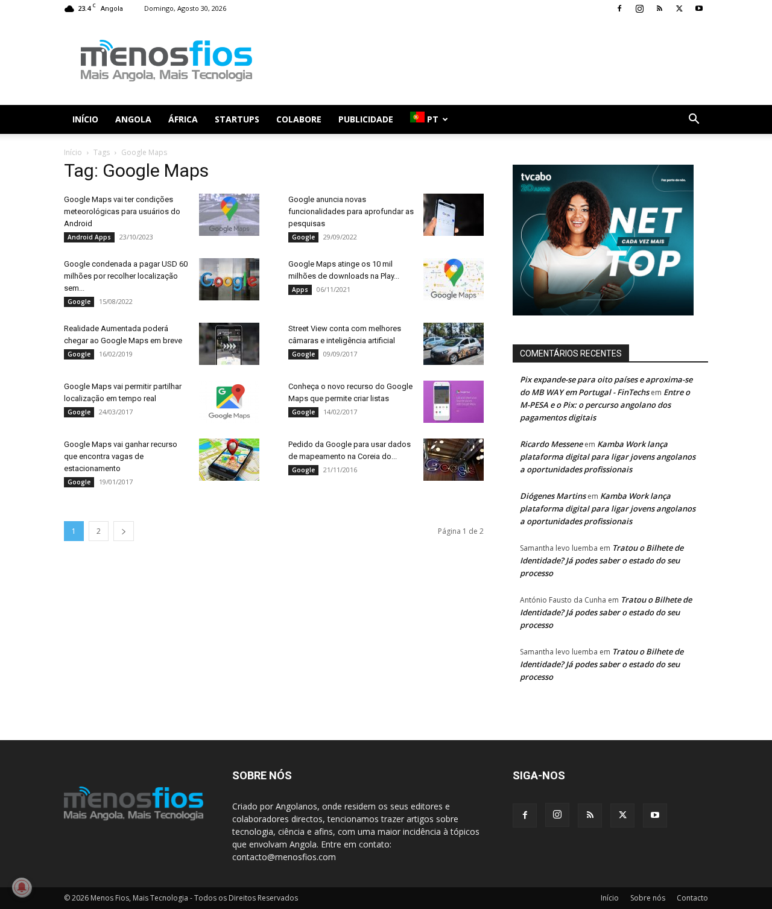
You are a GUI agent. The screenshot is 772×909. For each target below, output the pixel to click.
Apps (300, 289)
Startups (237, 119)
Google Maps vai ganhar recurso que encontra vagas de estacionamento (120, 456)
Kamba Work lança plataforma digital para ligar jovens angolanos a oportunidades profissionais (607, 457)
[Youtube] (699, 8)
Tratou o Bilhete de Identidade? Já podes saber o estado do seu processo (601, 560)
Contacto (692, 898)
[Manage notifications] (21, 887)
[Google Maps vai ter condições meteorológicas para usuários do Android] (229, 215)
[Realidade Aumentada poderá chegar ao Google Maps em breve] (229, 344)
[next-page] (123, 531)
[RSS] (659, 8)
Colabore (298, 119)
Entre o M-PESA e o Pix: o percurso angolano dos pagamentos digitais (605, 405)
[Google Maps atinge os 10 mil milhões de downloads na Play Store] (453, 279)
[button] (693, 120)
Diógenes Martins (553, 495)
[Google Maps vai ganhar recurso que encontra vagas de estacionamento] (229, 460)
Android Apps (89, 237)
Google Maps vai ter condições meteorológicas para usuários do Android (122, 211)
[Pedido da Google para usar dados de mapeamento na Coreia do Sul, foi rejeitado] (453, 460)
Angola (133, 119)
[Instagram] (639, 8)
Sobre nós (647, 898)
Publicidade (365, 119)
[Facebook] (619, 8)
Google (303, 237)
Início (85, 119)
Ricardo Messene (551, 444)
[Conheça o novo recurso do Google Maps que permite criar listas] (453, 402)
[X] (679, 8)
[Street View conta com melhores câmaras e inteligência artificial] (453, 344)
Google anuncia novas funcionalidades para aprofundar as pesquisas (351, 211)
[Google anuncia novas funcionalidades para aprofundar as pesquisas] (453, 215)
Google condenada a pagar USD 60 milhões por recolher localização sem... (126, 276)
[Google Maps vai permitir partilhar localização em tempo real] (229, 402)
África (183, 119)
